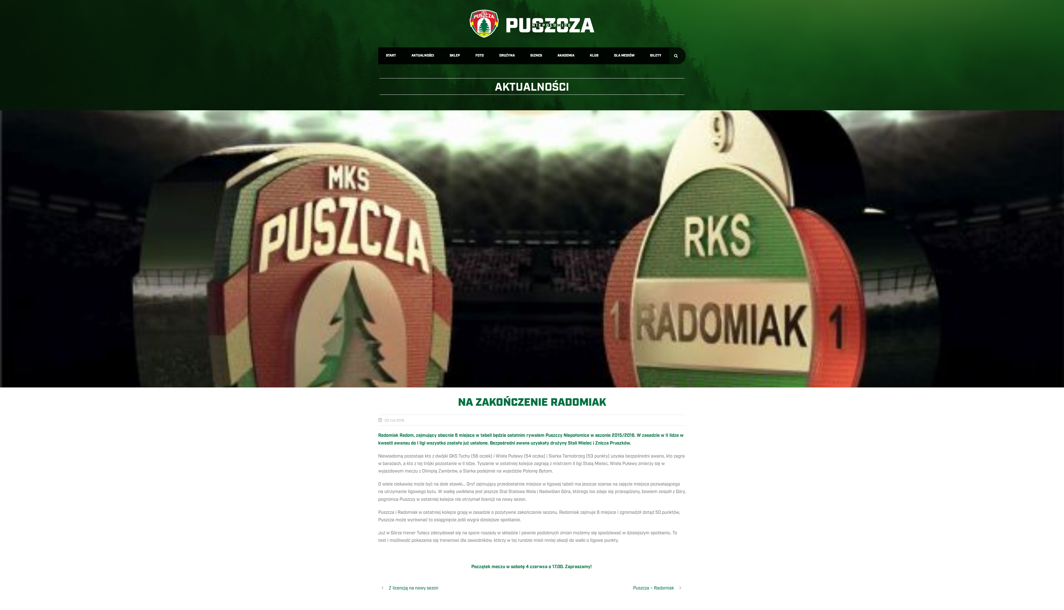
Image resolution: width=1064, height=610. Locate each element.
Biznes (536, 55)
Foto (479, 55)
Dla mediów (624, 55)
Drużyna (507, 55)
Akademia (565, 55)
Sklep (455, 55)
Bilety (655, 55)
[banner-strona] (532, 248)
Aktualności (422, 55)
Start (391, 55)
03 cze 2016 (394, 420)
